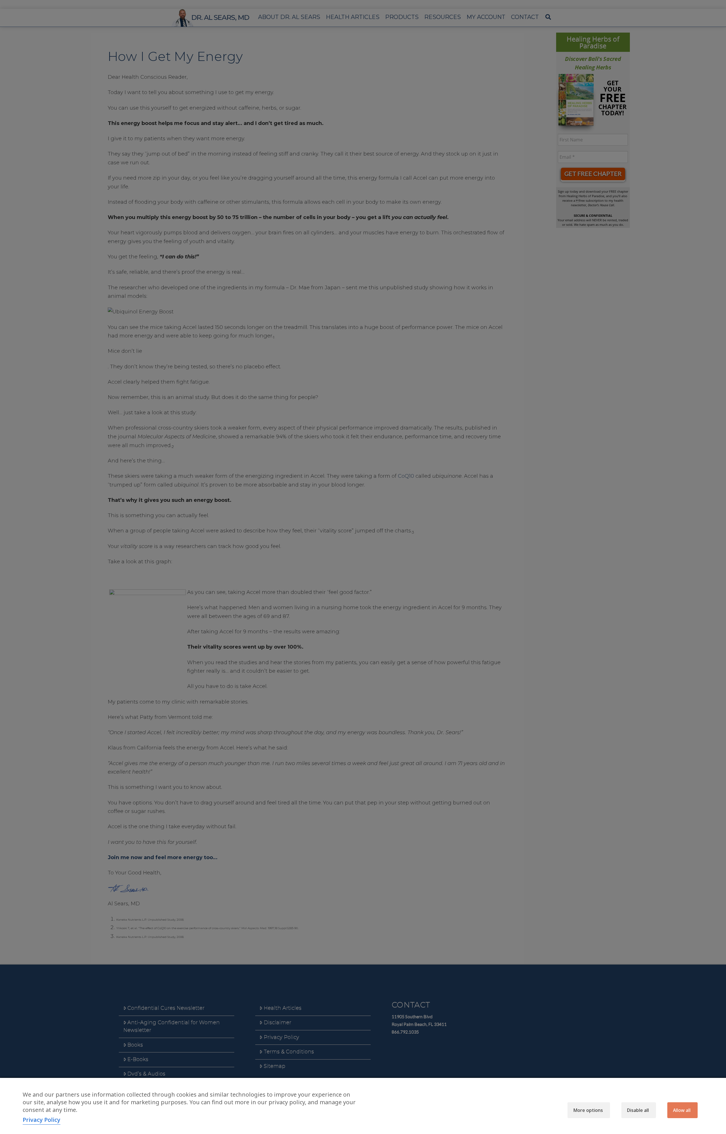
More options (588, 1110)
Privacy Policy (41, 1120)
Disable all (638, 1110)
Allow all (682, 1110)
